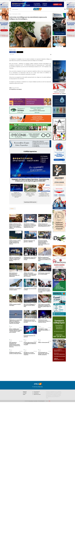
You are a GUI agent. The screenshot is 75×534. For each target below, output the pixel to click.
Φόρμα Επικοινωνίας (37, 394)
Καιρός (24, 394)
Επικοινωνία (11, 0)
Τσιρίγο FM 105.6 (15, 87)
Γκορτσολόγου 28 (36, 391)
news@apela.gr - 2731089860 (18, 0)
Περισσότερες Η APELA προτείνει (30, 202)
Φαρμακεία (25, 391)
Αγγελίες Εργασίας (15, 9)
